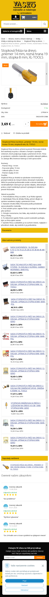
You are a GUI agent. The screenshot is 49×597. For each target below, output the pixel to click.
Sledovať (6, 133)
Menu (29, 31)
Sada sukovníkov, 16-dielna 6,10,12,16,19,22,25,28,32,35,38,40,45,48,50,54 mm (29, 250)
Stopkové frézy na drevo (33, 41)
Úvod (3, 39)
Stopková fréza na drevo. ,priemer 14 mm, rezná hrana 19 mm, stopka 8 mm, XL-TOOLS (27, 467)
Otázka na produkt (22, 133)
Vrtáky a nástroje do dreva (11, 41)
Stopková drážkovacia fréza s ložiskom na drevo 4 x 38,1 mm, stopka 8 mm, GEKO (26, 405)
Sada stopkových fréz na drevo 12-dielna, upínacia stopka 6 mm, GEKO (27, 371)
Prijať (24, 581)
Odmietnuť (24, 590)
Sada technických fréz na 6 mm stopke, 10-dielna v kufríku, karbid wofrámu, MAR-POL (27, 267)
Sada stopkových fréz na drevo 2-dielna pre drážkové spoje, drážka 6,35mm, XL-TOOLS (27, 388)
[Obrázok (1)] (10, 93)
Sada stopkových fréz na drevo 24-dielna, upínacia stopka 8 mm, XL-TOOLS (27, 284)
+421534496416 (25, 13)
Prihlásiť (16, 19)
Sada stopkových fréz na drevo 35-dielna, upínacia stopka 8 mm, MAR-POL (28, 301)
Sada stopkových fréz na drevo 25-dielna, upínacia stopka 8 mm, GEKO (27, 319)
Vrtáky (38, 39)
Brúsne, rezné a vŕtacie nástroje (20, 39)
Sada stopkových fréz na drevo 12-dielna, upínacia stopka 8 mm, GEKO (27, 440)
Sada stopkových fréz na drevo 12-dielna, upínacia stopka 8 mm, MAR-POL (27, 353)
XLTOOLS (44, 104)
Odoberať (39, 557)
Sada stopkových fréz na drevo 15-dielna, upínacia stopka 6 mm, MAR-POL (27, 336)
